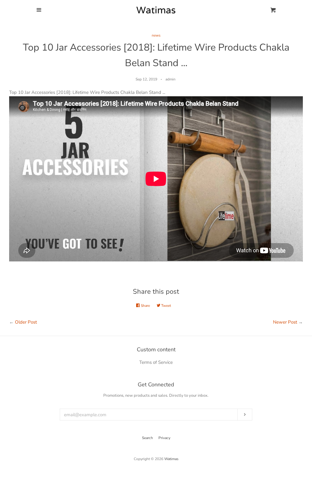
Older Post (26, 322)
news (156, 35)
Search (147, 437)
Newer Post (285, 322)
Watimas (171, 458)
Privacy (164, 437)
